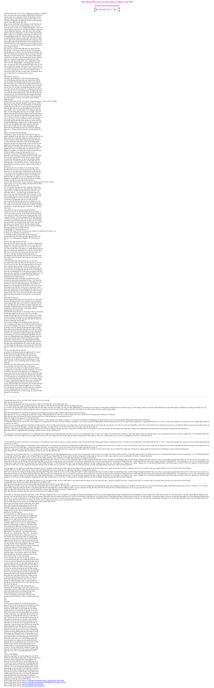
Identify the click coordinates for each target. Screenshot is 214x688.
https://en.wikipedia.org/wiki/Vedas (33, 684)
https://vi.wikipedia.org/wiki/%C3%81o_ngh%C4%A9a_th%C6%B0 (43, 680)
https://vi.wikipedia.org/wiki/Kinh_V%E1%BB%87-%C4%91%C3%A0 (44, 682)
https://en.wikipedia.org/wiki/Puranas (33, 686)
